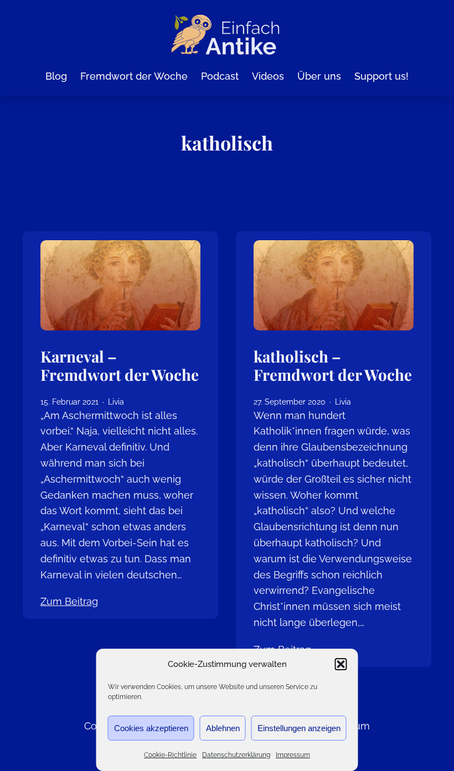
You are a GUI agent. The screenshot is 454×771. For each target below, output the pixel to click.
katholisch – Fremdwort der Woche (333, 365)
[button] (341, 664)
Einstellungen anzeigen (299, 728)
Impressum (293, 755)
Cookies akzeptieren (151, 728)
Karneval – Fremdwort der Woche (119, 365)
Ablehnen (223, 728)
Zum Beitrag (69, 601)
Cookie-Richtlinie (170, 755)
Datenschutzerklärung (236, 755)
